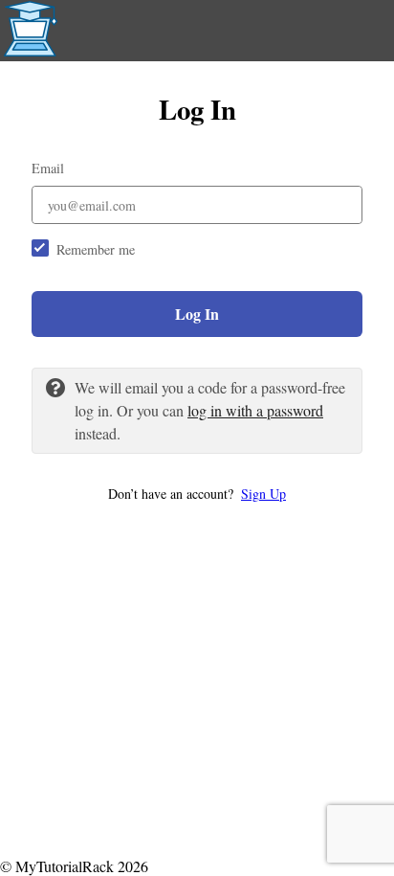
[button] (197, 493)
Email (48, 168)
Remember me (95, 249)
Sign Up (263, 493)
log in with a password (255, 410)
